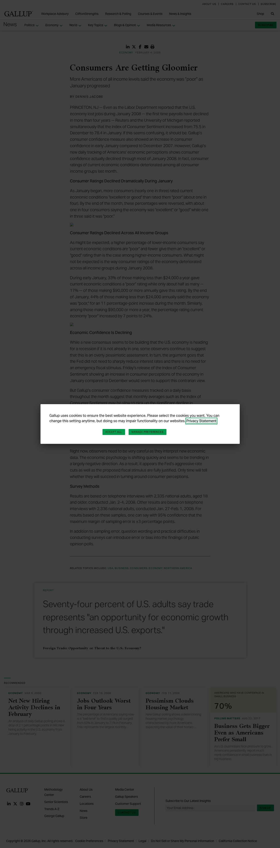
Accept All (113, 431)
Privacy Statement (201, 421)
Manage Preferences (147, 431)
